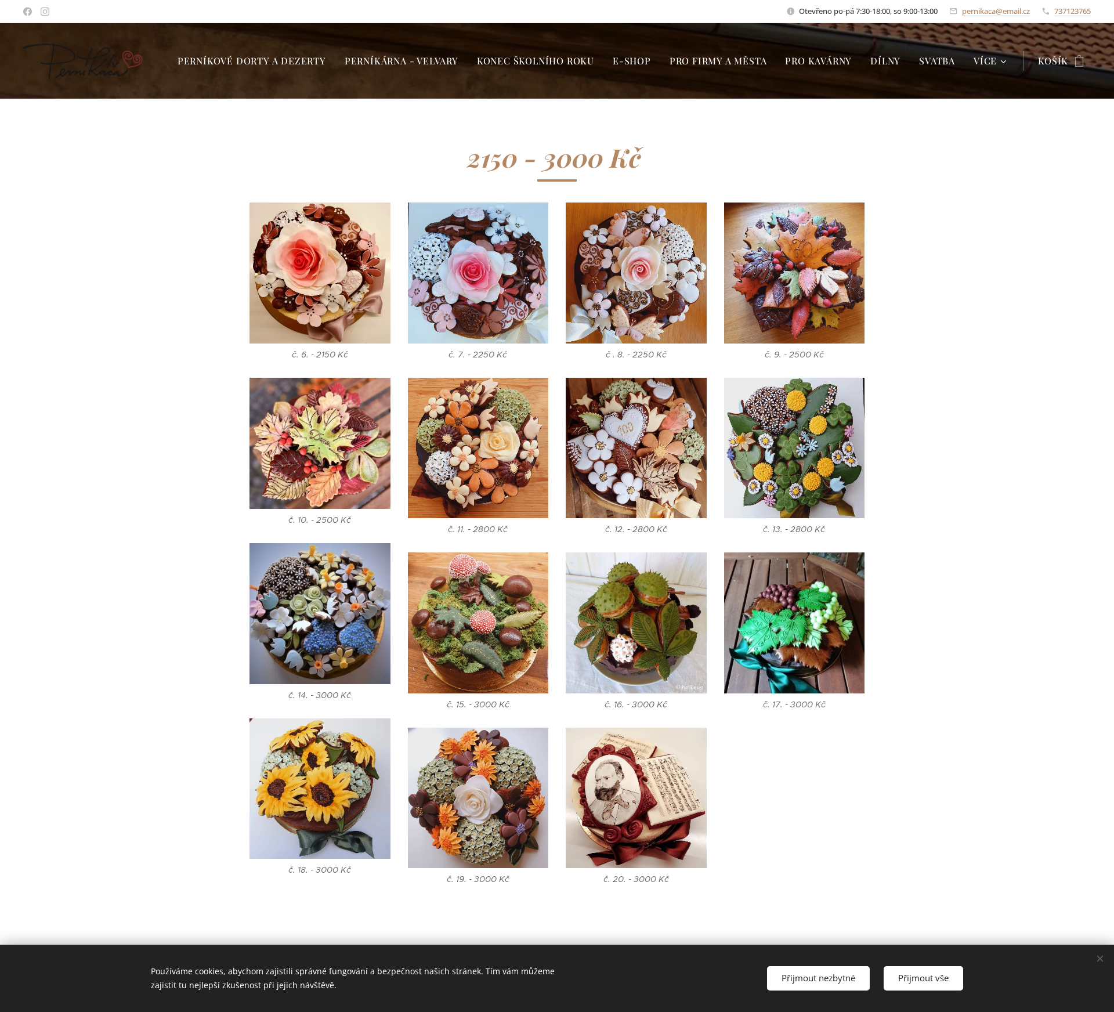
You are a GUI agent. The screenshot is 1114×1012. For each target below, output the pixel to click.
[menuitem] (255, 60)
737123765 (1072, 11)
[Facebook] (27, 11)
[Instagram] (45, 11)
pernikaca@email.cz (996, 11)
